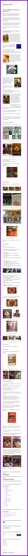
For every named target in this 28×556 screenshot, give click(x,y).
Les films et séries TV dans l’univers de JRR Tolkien (10, 514)
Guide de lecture (7, 491)
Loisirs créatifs (6, 504)
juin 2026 (5, 542)
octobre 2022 (5, 544)
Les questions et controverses (8, 490)
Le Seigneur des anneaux (8, 265)
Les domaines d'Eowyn (8, 4)
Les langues (6, 493)
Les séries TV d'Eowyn (7, 501)
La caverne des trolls (6, 516)
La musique (6, 496)
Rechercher (4, 533)
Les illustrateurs (7, 494)
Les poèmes (6, 492)
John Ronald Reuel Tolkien (7, 489)
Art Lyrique (5, 503)
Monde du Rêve (5, 487)
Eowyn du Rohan (5, 468)
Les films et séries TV (7, 495)
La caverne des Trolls (7, 498)
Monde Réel (5, 502)
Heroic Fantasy (6, 488)
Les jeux (13, 468)
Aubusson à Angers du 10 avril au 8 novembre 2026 (10, 512)
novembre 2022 (5, 543)
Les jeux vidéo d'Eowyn (7, 500)
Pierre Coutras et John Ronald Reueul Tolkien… (9, 515)
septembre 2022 (6, 545)
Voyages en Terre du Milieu (8, 499)
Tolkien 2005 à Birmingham (7, 513)
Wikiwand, (15, 116)
